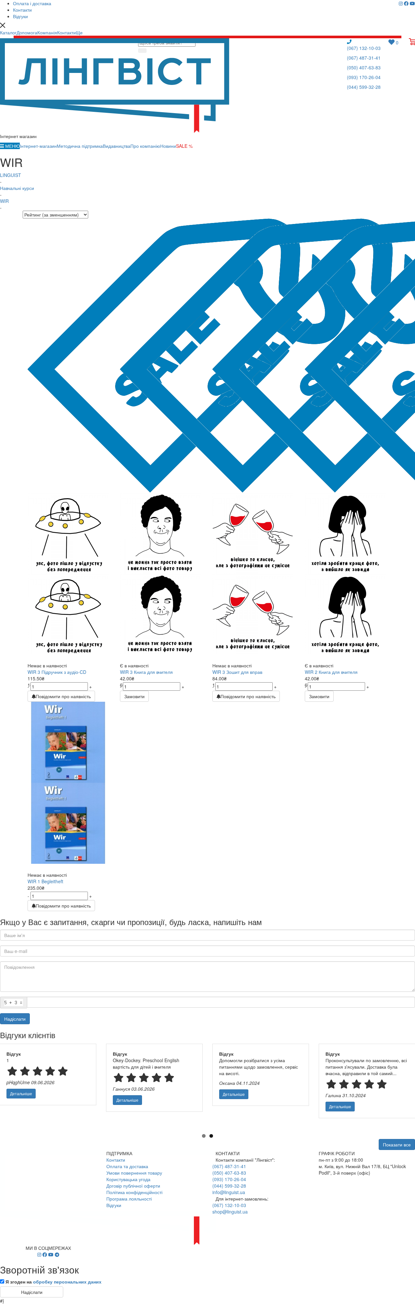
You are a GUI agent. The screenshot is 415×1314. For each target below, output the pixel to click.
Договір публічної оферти (133, 1185)
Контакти (115, 1159)
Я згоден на (53, 1281)
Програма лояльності (129, 1198)
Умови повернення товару (134, 1172)
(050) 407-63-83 (364, 67)
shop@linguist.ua (230, 1211)
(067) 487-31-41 (364, 57)
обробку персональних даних (67, 1281)
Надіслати (15, 1018)
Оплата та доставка (127, 1166)
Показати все (397, 1144)
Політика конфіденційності (134, 1192)
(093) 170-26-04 (364, 77)
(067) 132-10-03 (364, 48)
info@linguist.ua (228, 1192)
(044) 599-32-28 (364, 87)
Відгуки (113, 1205)
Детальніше (21, 1093)
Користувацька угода (128, 1179)
